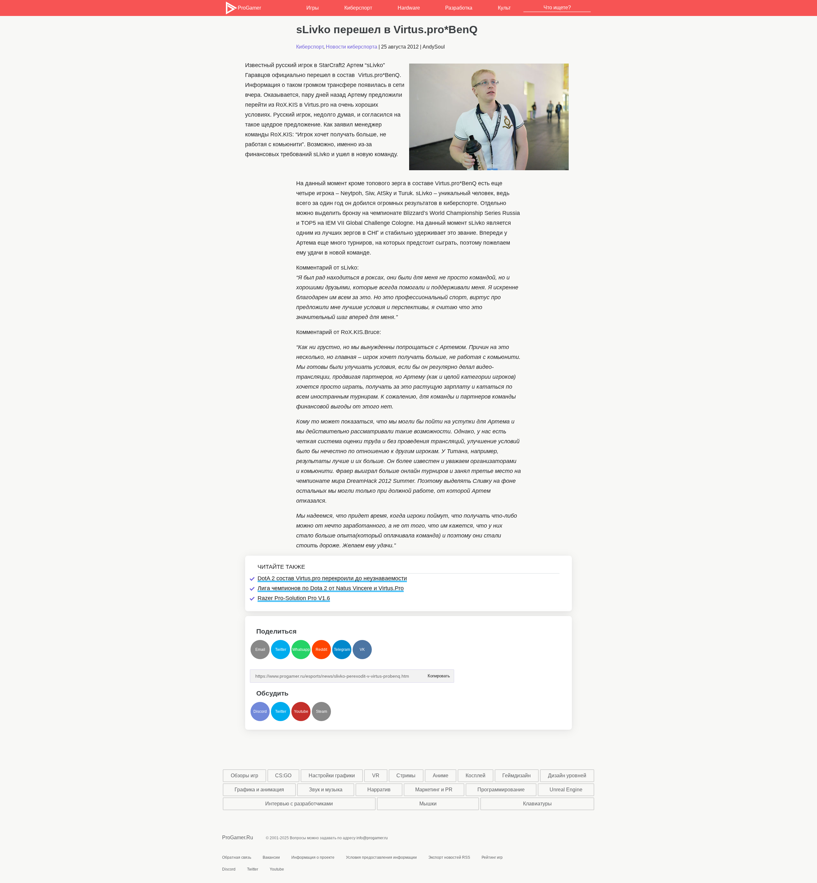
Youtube (301, 711)
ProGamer (249, 8)
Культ (504, 8)
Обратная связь (236, 857)
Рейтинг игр (492, 857)
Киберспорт (358, 8)
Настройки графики (332, 775)
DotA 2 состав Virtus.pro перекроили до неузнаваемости (332, 578)
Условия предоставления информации (381, 857)
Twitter (280, 649)
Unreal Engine (566, 789)
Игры (312, 8)
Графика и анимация (259, 789)
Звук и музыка (325, 789)
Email (260, 649)
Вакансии (271, 857)
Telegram (342, 649)
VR (375, 775)
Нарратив (379, 789)
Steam (321, 711)
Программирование (501, 789)
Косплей (475, 775)
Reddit (321, 649)
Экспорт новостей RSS (449, 857)
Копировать (438, 674)
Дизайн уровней (567, 775)
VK (362, 649)
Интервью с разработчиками (299, 803)
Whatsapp (301, 649)
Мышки (428, 803)
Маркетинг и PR (434, 789)
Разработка (458, 8)
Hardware (409, 8)
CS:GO (283, 775)
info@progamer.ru (372, 838)
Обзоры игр (244, 775)
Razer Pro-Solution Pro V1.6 (294, 598)
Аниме (440, 775)
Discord (260, 711)
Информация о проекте (312, 857)
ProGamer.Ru (237, 837)
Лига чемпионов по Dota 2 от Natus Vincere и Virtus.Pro (331, 588)
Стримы (406, 775)
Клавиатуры (537, 803)
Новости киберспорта (351, 46)
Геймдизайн (516, 775)
